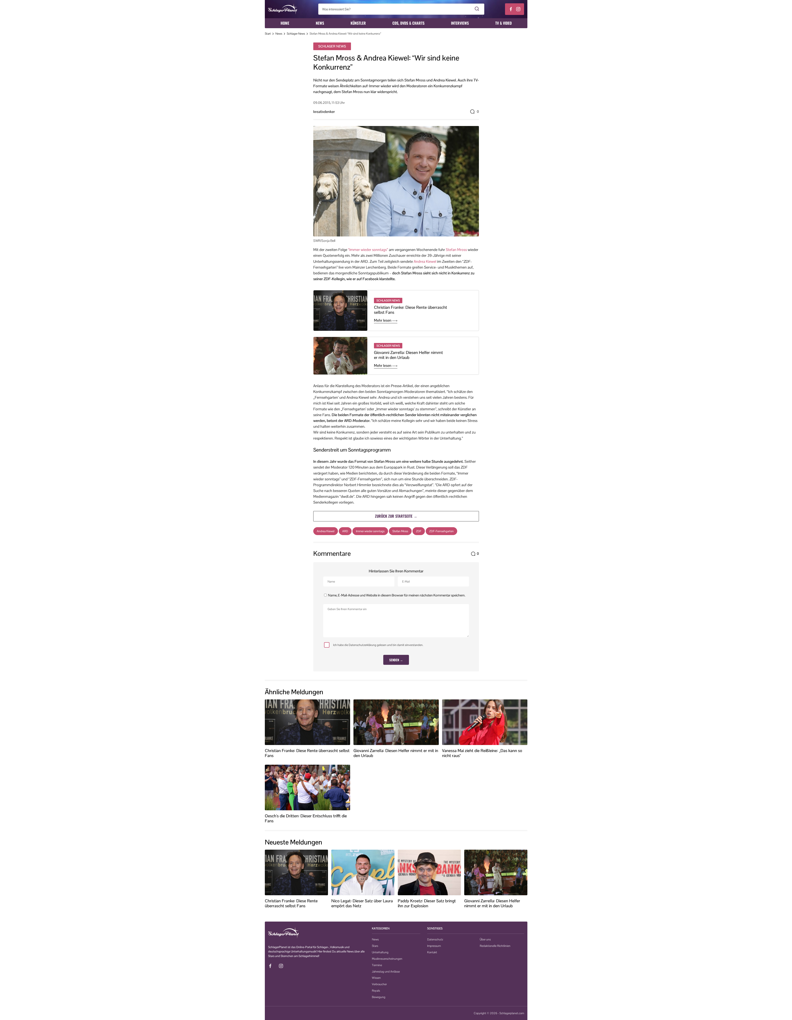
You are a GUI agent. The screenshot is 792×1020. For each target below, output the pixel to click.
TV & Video (503, 23)
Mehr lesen (383, 320)
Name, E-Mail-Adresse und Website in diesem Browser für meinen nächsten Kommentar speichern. (396, 595)
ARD (345, 531)
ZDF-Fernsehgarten (441, 531)
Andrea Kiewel (425, 261)
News (320, 23)
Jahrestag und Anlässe (386, 971)
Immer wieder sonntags (370, 531)
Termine (377, 965)
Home (285, 23)
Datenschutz (435, 939)
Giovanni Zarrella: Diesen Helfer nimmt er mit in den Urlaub (408, 355)
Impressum (434, 946)
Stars (375, 946)
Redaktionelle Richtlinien (495, 946)
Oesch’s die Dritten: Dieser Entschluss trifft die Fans (306, 818)
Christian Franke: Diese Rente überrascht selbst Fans (410, 310)
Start (268, 33)
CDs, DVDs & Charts (408, 23)
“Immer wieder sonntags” (368, 249)
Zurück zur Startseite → (396, 516)
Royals (376, 990)
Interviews (460, 23)
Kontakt (432, 952)
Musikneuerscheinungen (387, 959)
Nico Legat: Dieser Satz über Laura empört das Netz (362, 903)
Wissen (376, 978)
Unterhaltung (380, 952)
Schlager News (296, 33)
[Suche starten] (477, 9)
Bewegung (378, 997)
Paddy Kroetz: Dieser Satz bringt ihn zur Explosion (427, 903)
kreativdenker (324, 111)
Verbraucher (379, 984)
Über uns (485, 939)
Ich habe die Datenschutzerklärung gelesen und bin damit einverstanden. (378, 645)
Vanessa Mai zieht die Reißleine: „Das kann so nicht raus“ (482, 753)
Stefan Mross (456, 249)
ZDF (418, 531)
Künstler (358, 23)
